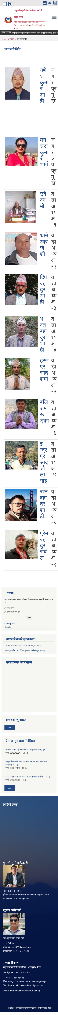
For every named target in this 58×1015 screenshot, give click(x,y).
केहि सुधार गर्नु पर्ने (13, 612)
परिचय (12, 39)
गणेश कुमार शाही (44, 85)
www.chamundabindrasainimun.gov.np (21, 990)
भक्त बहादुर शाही (43, 334)
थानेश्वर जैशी (44, 244)
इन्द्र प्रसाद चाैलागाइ (44, 462)
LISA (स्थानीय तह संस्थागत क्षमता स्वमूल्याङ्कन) (22, 645)
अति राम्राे (10, 608)
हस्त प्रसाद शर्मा (44, 369)
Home (4, 39)
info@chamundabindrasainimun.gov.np (27, 981)
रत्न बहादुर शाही (44, 504)
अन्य (9, 727)
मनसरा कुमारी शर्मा (44, 152)
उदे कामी (43, 200)
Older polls (9, 623)
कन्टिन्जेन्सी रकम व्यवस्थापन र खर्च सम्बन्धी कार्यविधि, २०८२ (28, 777)
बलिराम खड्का (44, 411)
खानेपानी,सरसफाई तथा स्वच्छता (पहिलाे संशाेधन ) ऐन (25, 749)
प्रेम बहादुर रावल (44, 545)
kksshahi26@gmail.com (19, 947)
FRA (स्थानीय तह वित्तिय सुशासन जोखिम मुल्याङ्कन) (24, 650)
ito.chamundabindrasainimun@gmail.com (29, 894)
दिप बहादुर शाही (43, 289)
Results (7, 627)
